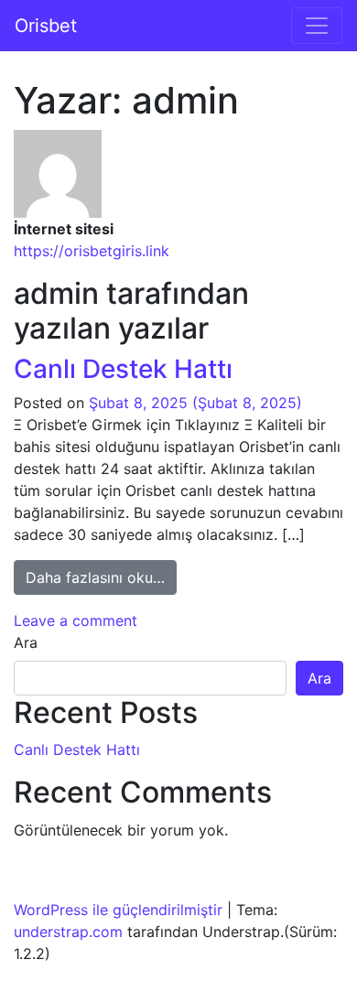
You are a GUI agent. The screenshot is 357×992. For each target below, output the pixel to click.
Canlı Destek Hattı (123, 368)
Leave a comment (75, 620)
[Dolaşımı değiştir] (316, 25)
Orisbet (46, 26)
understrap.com (68, 931)
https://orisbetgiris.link (91, 251)
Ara (26, 642)
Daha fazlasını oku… (101, 577)
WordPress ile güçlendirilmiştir (118, 909)
